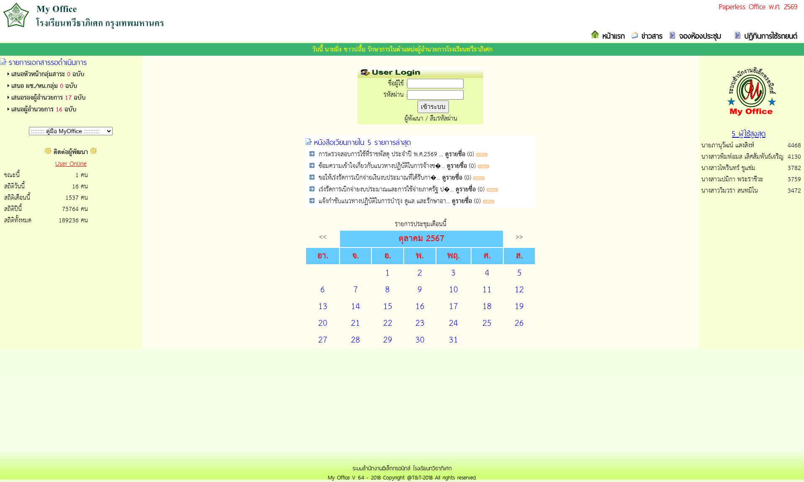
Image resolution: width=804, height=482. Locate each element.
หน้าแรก (612, 35)
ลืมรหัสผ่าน (443, 118)
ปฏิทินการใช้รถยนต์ (769, 35)
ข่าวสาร (650, 35)
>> (519, 236)
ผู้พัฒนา (414, 118)
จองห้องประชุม (698, 35)
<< (323, 236)
